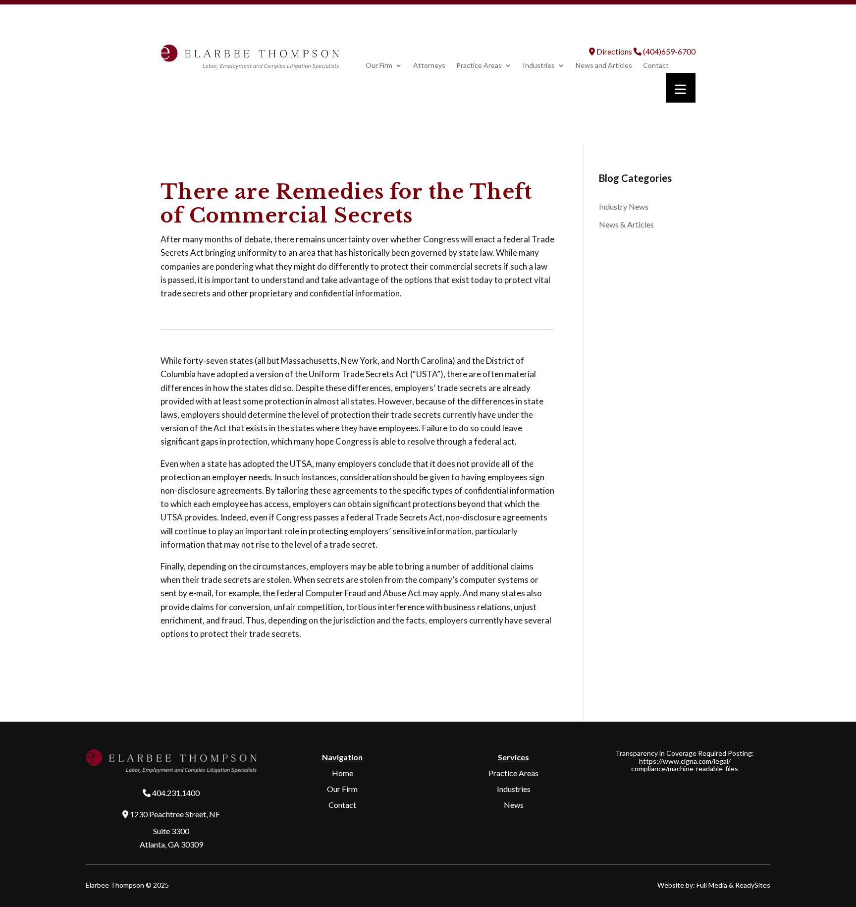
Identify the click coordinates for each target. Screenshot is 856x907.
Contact (656, 65)
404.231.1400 (176, 792)
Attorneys (429, 65)
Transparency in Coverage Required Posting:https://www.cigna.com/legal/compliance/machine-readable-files (684, 761)
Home (342, 773)
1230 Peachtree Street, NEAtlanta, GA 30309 (174, 829)
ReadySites (752, 885)
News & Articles (626, 224)
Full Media (711, 885)
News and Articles (604, 65)
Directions (613, 51)
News (514, 804)
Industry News (623, 206)
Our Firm (379, 65)
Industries (539, 65)
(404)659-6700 (669, 51)
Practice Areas (479, 65)
